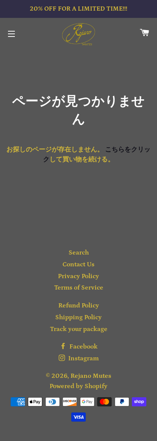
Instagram (83, 358)
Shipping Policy (78, 317)
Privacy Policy (78, 276)
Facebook (83, 346)
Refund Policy (78, 305)
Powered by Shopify (78, 386)
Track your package (78, 329)
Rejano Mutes (90, 376)
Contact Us (78, 264)
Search (79, 252)
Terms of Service (78, 287)
